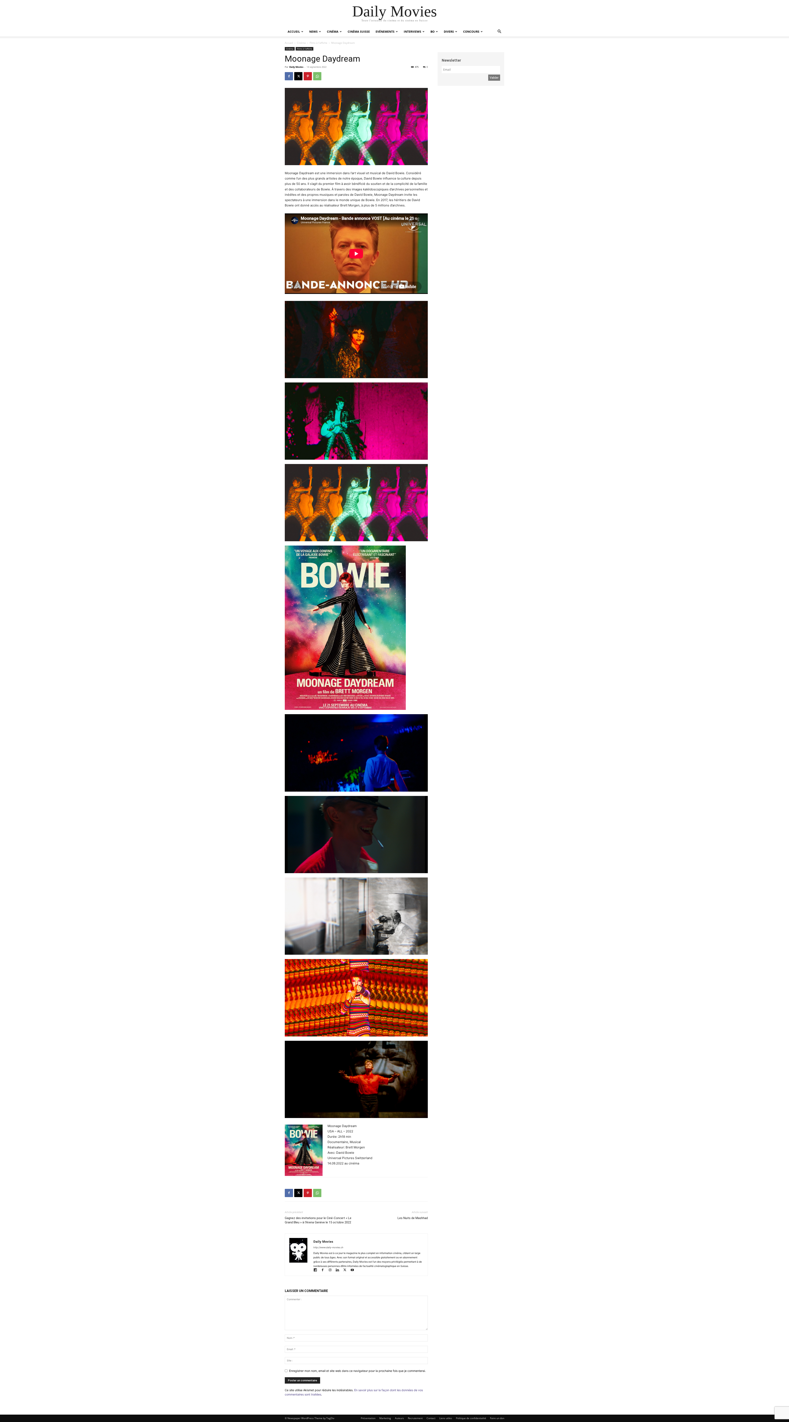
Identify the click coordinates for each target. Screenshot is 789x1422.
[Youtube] (353, 1270)
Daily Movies (296, 66)
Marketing (385, 1418)
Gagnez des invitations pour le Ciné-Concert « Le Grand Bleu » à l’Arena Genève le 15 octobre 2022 (318, 1220)
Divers (449, 31)
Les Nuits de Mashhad (413, 1218)
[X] (298, 76)
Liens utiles (445, 1418)
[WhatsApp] (317, 76)
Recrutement (415, 1418)
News (313, 31)
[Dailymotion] (317, 1270)
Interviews (412, 31)
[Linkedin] (339, 1270)
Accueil (294, 31)
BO (432, 31)
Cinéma (332, 31)
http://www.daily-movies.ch (328, 1247)
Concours (471, 31)
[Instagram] (332, 1270)
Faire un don (497, 1418)
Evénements (385, 31)
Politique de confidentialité (471, 1418)
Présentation (368, 1418)
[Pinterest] (308, 76)
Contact (431, 1418)
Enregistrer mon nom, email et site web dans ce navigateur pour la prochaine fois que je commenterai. (357, 1370)
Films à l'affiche (318, 43)
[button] (499, 32)
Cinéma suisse (359, 31)
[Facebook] (289, 76)
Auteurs (399, 1418)
